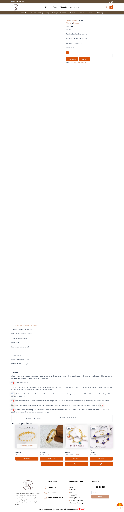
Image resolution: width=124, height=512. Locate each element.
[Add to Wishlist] (67, 52)
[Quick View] (23, 455)
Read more (26, 458)
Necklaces (63, 13)
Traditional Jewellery (36, 13)
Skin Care (82, 13)
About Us (63, 7)
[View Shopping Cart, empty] (111, 7)
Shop (55, 7)
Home (47, 7)
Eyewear (90, 13)
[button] (107, 7)
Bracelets (73, 13)
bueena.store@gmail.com (56, 497)
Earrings (55, 13)
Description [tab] (19, 325)
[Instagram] (112, 2)
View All (23, 13)
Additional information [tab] (30, 325)
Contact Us (74, 7)
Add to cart (72, 59)
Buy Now (84, 59)
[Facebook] (109, 2)
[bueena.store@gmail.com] (45, 497)
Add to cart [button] (51, 458)
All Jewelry (99, 13)
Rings (47, 13)
